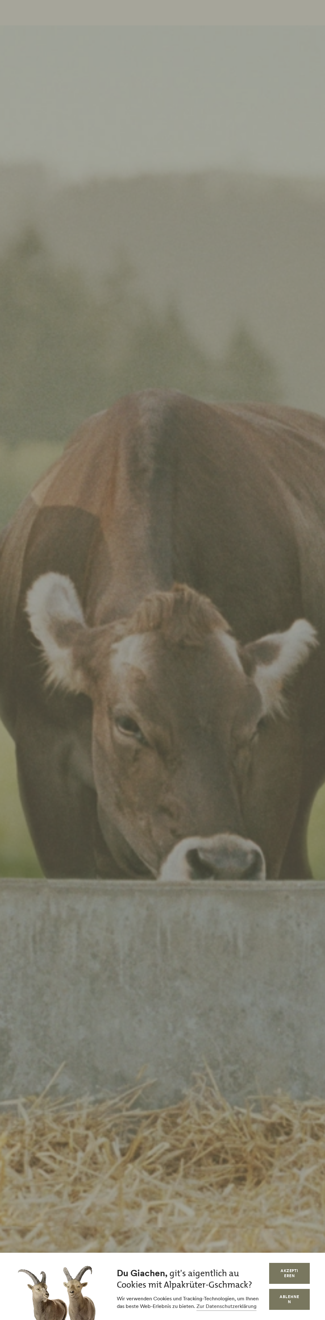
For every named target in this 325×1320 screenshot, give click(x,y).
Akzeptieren (290, 1273)
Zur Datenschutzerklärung (226, 1306)
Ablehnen (289, 1299)
